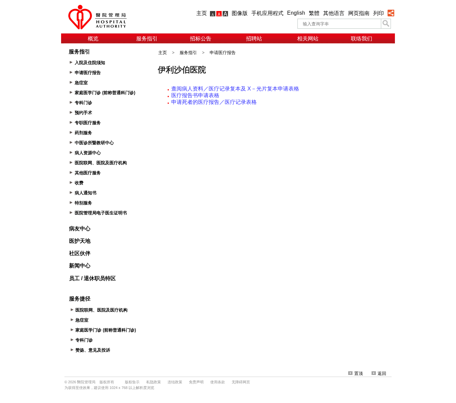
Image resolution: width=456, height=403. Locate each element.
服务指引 (147, 38)
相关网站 (307, 38)
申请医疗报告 (223, 52)
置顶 (358, 373)
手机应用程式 (267, 13)
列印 (378, 13)
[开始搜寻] (386, 24)
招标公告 (200, 38)
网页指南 (359, 13)
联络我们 (361, 38)
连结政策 (175, 382)
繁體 (314, 13)
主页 (201, 13)
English (296, 13)
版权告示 (132, 382)
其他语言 (334, 13)
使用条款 (217, 382)
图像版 (240, 13)
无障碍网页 (241, 382)
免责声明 (196, 382)
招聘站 (254, 38)
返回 (382, 373)
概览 (93, 38)
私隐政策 (153, 382)
